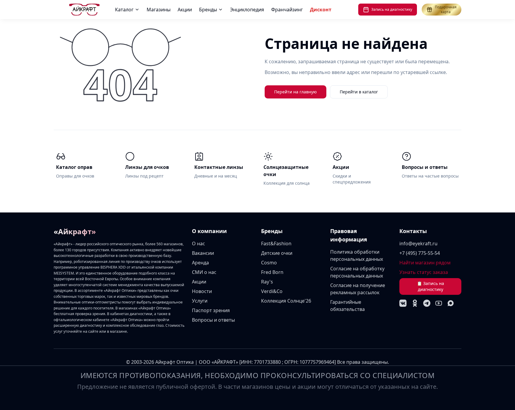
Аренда (200, 262)
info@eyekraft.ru (418, 243)
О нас (198, 243)
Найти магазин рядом (425, 262)
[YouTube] (438, 303)
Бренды (208, 9)
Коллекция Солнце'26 (286, 301)
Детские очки (276, 253)
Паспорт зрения (211, 310)
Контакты (413, 231)
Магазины (158, 9)
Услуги (199, 301)
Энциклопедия (247, 9)
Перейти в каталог (359, 92)
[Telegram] (426, 303)
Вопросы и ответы (213, 320)
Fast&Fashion (276, 243)
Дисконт (320, 9)
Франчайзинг (287, 9)
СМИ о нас (204, 272)
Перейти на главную (295, 92)
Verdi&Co (272, 291)
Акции (185, 9)
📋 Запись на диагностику (430, 286)
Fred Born (272, 272)
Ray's (267, 281)
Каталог (124, 9)
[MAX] (450, 303)
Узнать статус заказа (423, 272)
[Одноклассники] (414, 303)
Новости (202, 291)
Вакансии (203, 253)
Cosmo (269, 262)
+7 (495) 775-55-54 (419, 253)
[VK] (403, 303)
